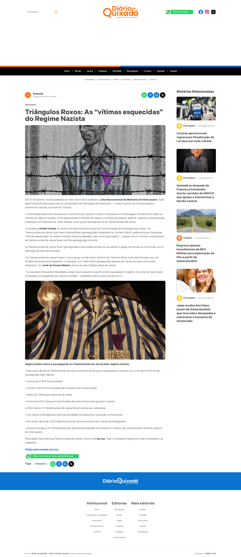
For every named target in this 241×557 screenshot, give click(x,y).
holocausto (40, 464)
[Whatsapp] (144, 95)
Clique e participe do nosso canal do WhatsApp (53, 456)
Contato (97, 532)
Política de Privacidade (96, 515)
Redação (38, 94)
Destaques (132, 71)
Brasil (78, 71)
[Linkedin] (156, 95)
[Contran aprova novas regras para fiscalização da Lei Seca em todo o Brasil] (196, 108)
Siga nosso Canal (180, 12)
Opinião (161, 71)
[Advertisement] (120, 44)
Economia (143, 520)
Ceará (89, 71)
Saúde (173, 71)
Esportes (126, 79)
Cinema (153, 79)
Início (67, 71)
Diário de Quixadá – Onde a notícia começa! (50, 554)
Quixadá (116, 71)
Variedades (90, 79)
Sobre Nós (97, 520)
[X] (213, 11)
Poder (116, 79)
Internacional (104, 79)
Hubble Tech (210, 554)
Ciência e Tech (139, 79)
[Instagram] (207, 12)
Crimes (147, 71)
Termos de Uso (97, 526)
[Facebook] (201, 12)
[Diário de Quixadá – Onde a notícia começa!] (120, 12)
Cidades (102, 71)
